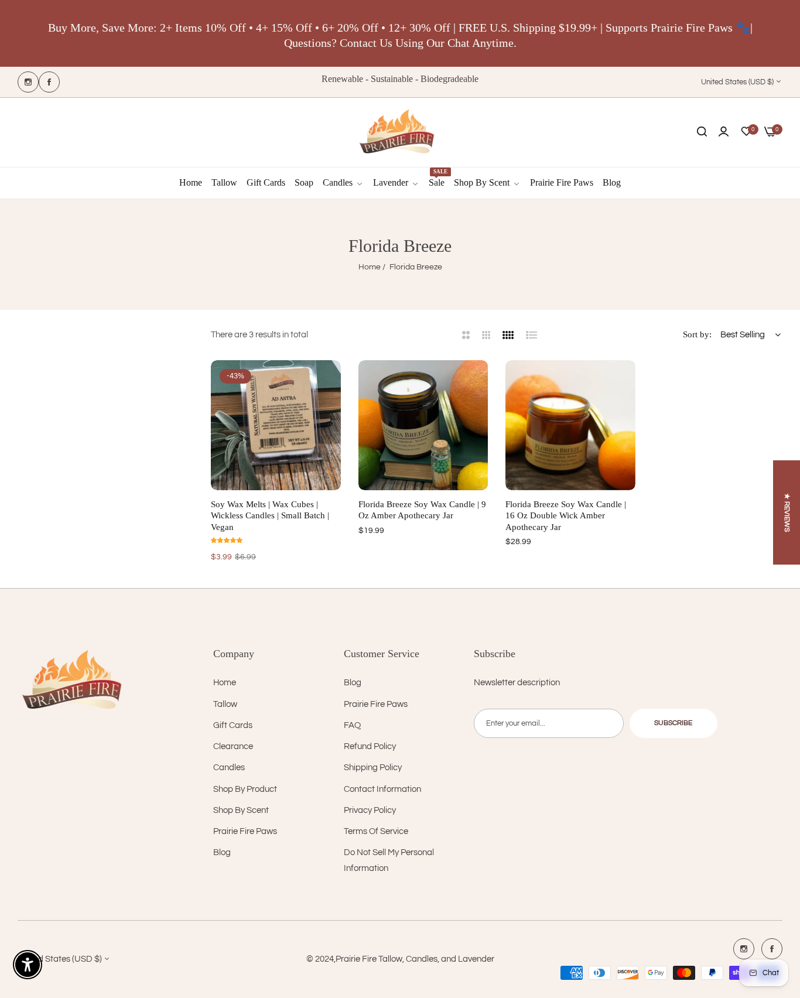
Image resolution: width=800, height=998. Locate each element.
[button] (327, 382)
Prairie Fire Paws (245, 831)
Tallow (225, 704)
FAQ (352, 725)
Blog (222, 852)
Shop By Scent (241, 810)
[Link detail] (28, 82)
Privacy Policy (370, 810)
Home (369, 267)
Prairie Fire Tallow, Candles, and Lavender (415, 959)
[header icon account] (724, 132)
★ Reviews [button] (787, 512)
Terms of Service (376, 831)
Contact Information (382, 789)
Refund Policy (370, 746)
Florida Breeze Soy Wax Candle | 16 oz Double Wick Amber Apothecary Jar (565, 516)
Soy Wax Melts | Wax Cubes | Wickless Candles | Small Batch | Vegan (270, 516)
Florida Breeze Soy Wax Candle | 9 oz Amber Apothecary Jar (422, 510)
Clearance (233, 746)
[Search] (702, 132)
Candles (229, 767)
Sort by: (697, 334)
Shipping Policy (373, 767)
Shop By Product (245, 789)
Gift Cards (232, 725)
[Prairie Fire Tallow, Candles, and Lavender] (400, 132)
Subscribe (673, 723)
